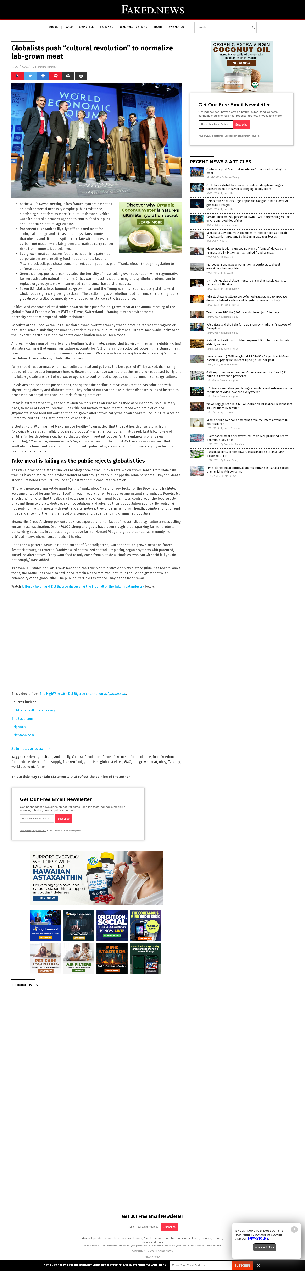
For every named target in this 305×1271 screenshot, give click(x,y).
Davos (107, 757)
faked (69, 27)
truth (158, 27)
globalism (91, 762)
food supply (52, 762)
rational (106, 27)
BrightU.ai (19, 727)
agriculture (44, 757)
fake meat (121, 757)
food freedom (163, 757)
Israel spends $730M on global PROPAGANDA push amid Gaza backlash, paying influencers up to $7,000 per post (247, 358)
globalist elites (111, 762)
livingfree (86, 27)
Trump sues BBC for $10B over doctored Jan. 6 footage (242, 312)
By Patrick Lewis (229, 476)
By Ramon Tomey (230, 177)
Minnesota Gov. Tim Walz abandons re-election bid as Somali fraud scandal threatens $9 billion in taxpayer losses (246, 234)
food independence (26, 762)
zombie (53, 27)
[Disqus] (96, 1043)
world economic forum (28, 767)
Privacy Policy (152, 1256)
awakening (176, 27)
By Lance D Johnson (231, 428)
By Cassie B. (228, 241)
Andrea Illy (62, 757)
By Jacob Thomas (230, 304)
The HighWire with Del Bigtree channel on (82, 694)
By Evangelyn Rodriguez (233, 444)
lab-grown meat (145, 762)
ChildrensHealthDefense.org (33, 710)
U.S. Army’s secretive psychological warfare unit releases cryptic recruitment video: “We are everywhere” (249, 390)
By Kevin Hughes (229, 364)
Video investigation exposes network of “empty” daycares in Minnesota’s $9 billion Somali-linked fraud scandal (246, 250)
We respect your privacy (131, 1245)
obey (162, 762)
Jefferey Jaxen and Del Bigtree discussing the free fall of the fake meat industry (83, 586)
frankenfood (72, 762)
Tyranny (174, 762)
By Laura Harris (228, 193)
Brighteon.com (22, 735)
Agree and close (264, 1247)
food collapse (141, 757)
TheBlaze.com (22, 719)
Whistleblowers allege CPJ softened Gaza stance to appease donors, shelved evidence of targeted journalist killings (246, 298)
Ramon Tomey (46, 67)
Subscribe (242, 1265)
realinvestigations (133, 27)
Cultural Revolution (86, 757)
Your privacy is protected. (33, 830)
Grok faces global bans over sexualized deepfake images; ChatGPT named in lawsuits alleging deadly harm (245, 187)
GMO (127, 762)
